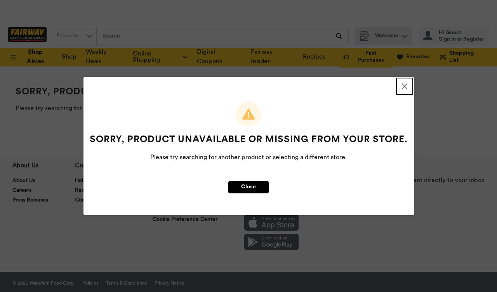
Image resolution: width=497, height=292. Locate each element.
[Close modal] (404, 86)
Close (248, 187)
